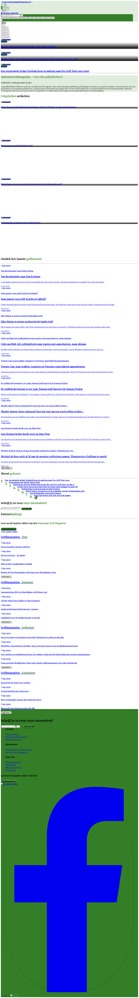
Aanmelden (26, 509)
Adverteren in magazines (17, 752)
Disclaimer (11, 770)
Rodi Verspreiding (14, 767)
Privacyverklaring (14, 740)
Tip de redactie (13, 734)
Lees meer (6, 577)
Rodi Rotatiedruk (14, 762)
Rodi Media (11, 765)
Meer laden (7, 468)
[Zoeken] (22, 15)
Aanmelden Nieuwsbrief (17, 737)
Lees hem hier (8, 529)
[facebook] (69, 991)
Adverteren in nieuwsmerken (19, 750)
